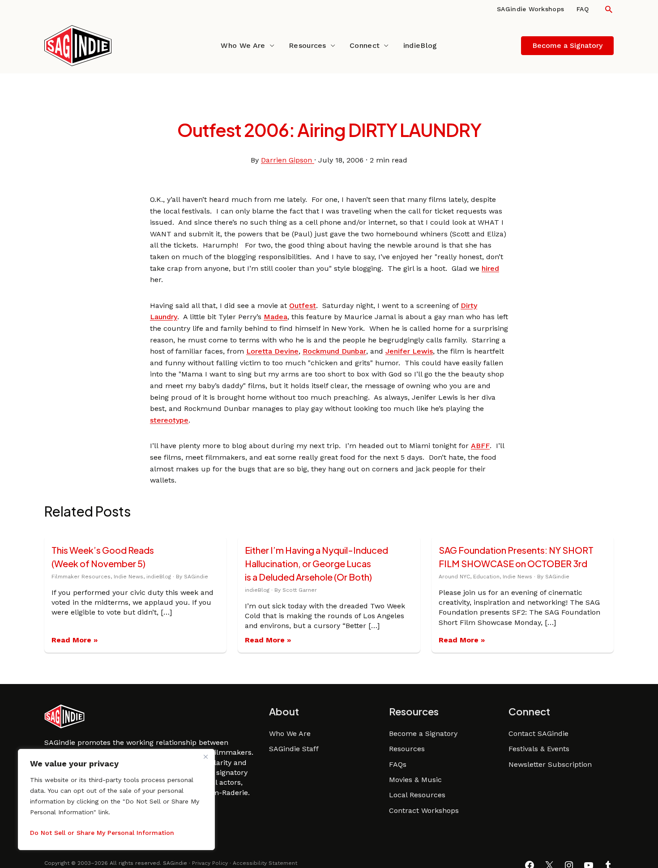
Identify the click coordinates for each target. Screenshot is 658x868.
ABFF (480, 445)
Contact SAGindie (538, 733)
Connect (365, 45)
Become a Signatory (423, 733)
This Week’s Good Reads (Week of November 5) (102, 556)
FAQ (583, 9)
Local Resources (417, 795)
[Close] (205, 756)
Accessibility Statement (265, 863)
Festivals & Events (538, 748)
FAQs (397, 764)
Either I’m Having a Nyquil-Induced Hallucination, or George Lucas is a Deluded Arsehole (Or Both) (316, 563)
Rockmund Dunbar (334, 351)
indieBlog (420, 45)
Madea (275, 316)
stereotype (169, 420)
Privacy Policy (210, 863)
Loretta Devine (272, 351)
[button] (609, 9)
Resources (307, 45)
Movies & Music (415, 779)
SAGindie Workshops (530, 9)
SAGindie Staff (294, 748)
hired (490, 268)
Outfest (302, 305)
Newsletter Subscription (550, 764)
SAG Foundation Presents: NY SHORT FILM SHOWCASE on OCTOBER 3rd (516, 556)
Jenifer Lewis (409, 351)
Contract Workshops (424, 810)
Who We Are (243, 45)
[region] (116, 799)
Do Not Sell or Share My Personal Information (102, 832)
